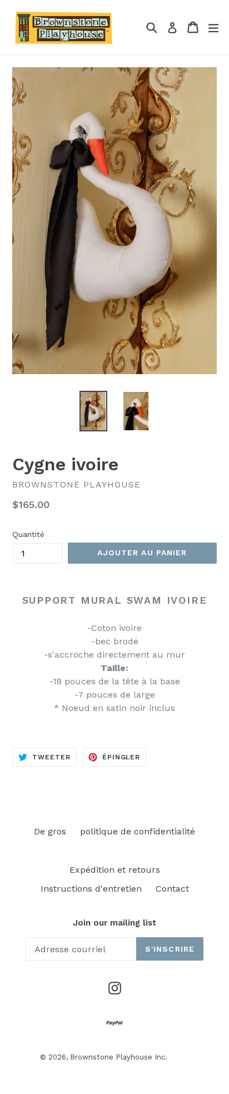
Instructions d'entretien (91, 888)
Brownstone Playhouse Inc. (118, 1057)
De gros (50, 831)
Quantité (28, 534)
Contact (172, 888)
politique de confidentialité (137, 831)
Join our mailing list (114, 923)
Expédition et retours (114, 869)
